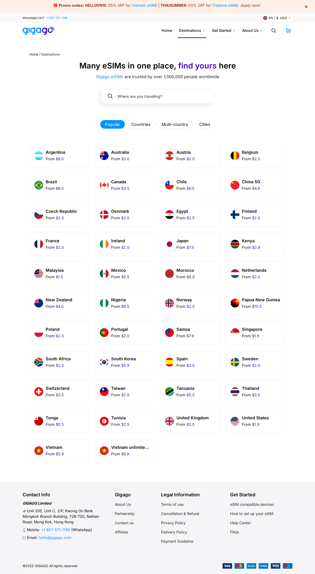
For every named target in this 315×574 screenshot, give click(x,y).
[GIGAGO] (40, 30)
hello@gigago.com (55, 537)
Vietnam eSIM (144, 5)
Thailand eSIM (224, 5)
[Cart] (288, 31)
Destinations (190, 30)
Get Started (221, 30)
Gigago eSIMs (109, 76)
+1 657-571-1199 (56, 18)
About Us (250, 30)
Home (167, 30)
